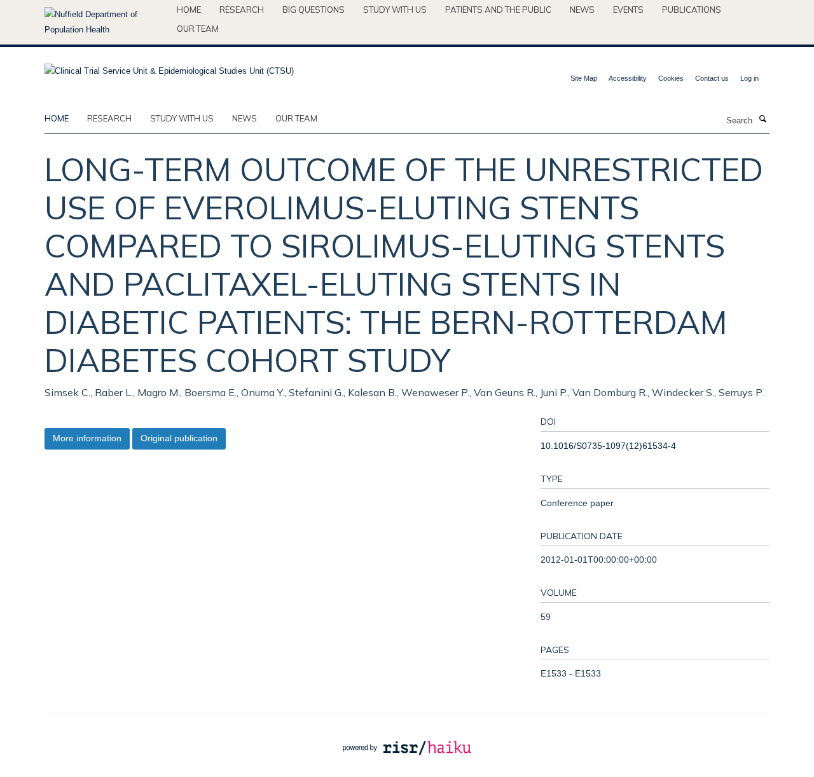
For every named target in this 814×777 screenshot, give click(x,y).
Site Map (583, 78)
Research (241, 9)
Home (189, 9)
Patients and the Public (498, 9)
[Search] (762, 120)
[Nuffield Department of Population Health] (106, 22)
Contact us (712, 78)
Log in (749, 78)
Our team (198, 29)
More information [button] (87, 438)
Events (628, 9)
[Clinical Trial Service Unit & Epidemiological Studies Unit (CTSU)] (169, 67)
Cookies (671, 78)
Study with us (395, 9)
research (109, 118)
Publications (691, 9)
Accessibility (628, 78)
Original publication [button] (179, 438)
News (582, 9)
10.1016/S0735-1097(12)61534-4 (608, 446)
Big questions (313, 9)
